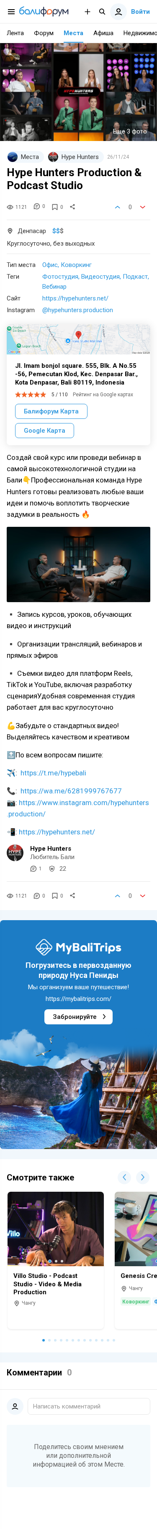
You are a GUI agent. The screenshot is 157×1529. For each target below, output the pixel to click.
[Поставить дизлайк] (142, 207)
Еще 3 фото (130, 131)
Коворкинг (76, 265)
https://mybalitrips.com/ (78, 999)
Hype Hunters (50, 848)
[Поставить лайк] (117, 207)
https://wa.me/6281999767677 (71, 791)
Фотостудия (60, 276)
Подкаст (135, 276)
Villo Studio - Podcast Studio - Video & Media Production (47, 1284)
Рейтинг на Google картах (103, 395)
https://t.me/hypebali (53, 773)
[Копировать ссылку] (72, 207)
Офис (50, 265)
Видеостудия (100, 276)
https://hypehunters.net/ (75, 298)
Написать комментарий (66, 1406)
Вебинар (54, 286)
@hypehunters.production (77, 310)
